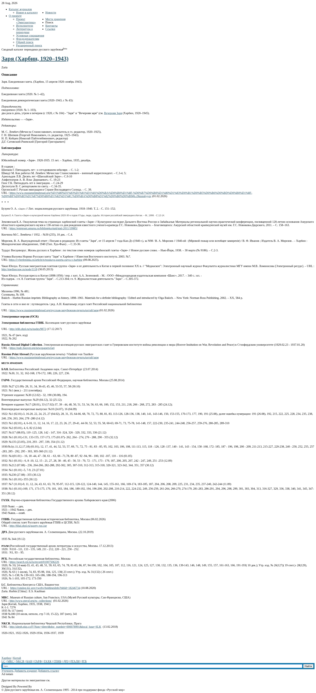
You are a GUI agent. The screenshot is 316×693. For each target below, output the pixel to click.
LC (3, 661)
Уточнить (7, 670)
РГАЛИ (75, 661)
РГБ (84, 661)
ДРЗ (65, 661)
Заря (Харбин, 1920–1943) (35, 58)
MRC (10, 661)
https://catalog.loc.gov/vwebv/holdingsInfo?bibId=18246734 (45, 587)
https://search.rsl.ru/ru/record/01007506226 (34, 562)
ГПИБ (57, 661)
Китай (17, 658)
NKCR (20, 661)
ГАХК (48, 661)
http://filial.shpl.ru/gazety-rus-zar (28, 525)
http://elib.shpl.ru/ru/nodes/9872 (28, 328)
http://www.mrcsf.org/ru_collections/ (31, 600)
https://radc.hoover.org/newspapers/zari (32, 348)
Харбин (6, 658)
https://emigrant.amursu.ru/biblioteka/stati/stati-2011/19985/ (44, 228)
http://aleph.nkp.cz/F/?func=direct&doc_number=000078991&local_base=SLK (55, 626)
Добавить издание (25, 670)
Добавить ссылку (48, 670)
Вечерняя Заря (113, 113)
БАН (29, 661)
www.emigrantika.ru (64, 680)
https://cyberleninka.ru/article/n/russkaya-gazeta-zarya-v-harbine (45, 259)
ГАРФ (38, 661)
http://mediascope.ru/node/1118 (19, 269)
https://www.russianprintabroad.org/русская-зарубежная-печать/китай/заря (54, 310)
